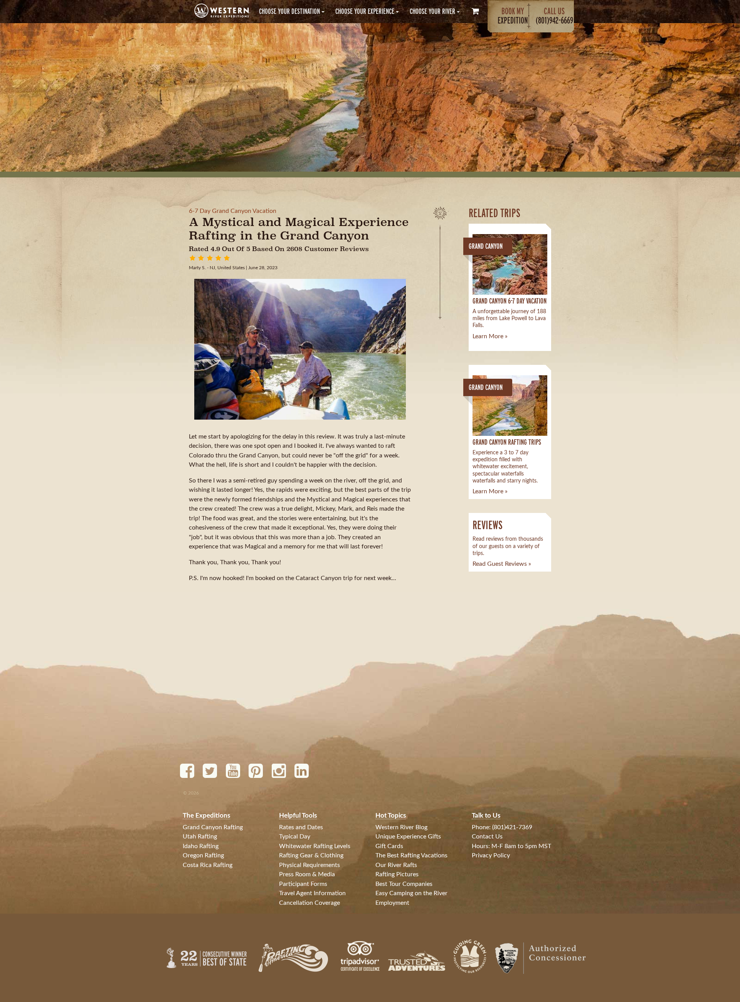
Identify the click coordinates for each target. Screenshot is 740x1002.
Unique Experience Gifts (408, 836)
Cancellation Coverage (309, 903)
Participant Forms (303, 884)
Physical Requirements (309, 865)
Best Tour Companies (403, 884)
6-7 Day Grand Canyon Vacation (232, 211)
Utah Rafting (200, 836)
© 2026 (191, 793)
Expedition (513, 15)
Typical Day (294, 836)
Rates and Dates (301, 827)
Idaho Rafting (201, 846)
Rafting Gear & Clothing (311, 855)
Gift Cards (389, 846)
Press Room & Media (307, 874)
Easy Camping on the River (411, 893)
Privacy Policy (491, 855)
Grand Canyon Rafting (213, 827)
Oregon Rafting (203, 855)
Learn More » (490, 336)
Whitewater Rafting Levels (314, 846)
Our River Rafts (396, 865)
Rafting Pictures (397, 874)
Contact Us (487, 836)
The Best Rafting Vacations (411, 855)
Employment (392, 903)
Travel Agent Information (312, 893)
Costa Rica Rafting (207, 865)
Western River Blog (401, 827)
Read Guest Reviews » (502, 564)
